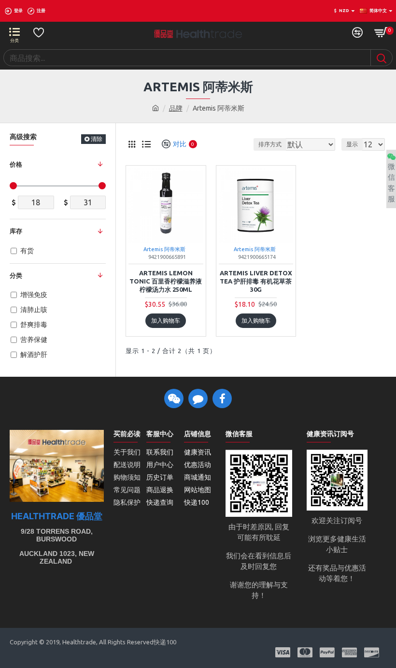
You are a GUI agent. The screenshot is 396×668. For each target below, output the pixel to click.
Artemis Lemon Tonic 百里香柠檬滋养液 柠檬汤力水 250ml (165, 281)
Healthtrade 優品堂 (56, 516)
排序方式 (270, 144)
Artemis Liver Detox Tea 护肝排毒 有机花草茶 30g (256, 281)
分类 (16, 275)
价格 (16, 164)
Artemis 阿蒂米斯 (164, 249)
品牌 (176, 108)
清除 (96, 139)
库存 (16, 230)
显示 (352, 144)
